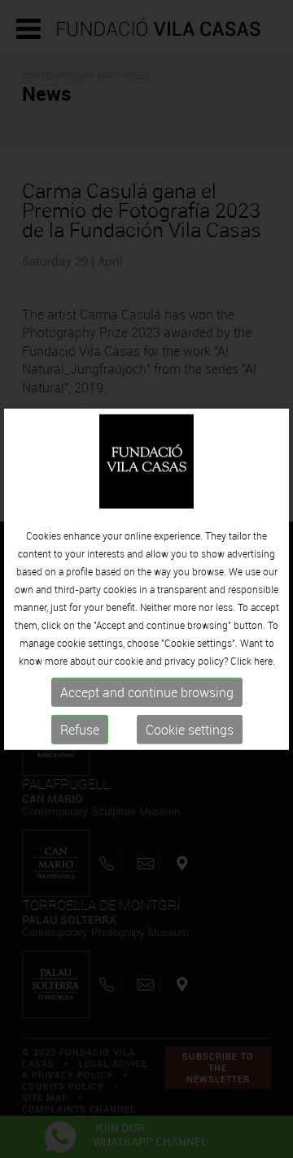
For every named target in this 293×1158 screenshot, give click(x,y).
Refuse (79, 730)
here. (264, 660)
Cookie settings (190, 730)
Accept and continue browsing (147, 692)
